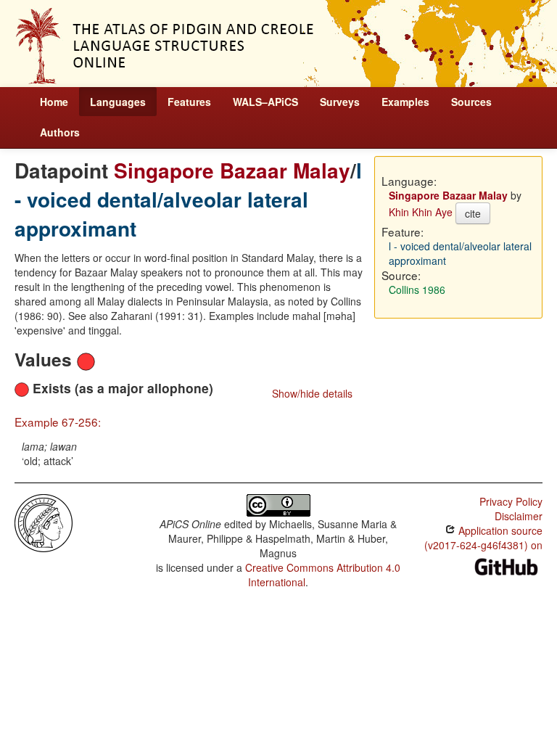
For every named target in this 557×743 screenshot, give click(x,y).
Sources (471, 101)
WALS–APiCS (265, 101)
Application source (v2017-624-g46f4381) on (483, 537)
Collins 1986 (417, 289)
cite (473, 213)
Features (189, 101)
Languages (118, 101)
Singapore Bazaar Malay (232, 170)
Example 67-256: (58, 422)
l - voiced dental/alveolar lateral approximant (188, 199)
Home (54, 101)
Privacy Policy (510, 501)
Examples (405, 101)
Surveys (340, 101)
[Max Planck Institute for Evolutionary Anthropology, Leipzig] (44, 521)
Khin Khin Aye (421, 212)
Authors (60, 132)
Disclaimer (518, 516)
